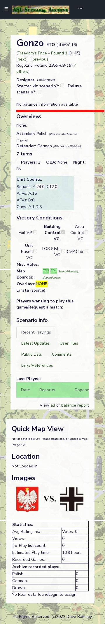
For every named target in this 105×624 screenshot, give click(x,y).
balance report (75, 405)
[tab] (36, 332)
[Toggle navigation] (78, 9)
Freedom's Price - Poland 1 (42, 53)
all (52, 405)
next (22, 59)
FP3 (46, 271)
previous (40, 59)
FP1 (53, 271)
